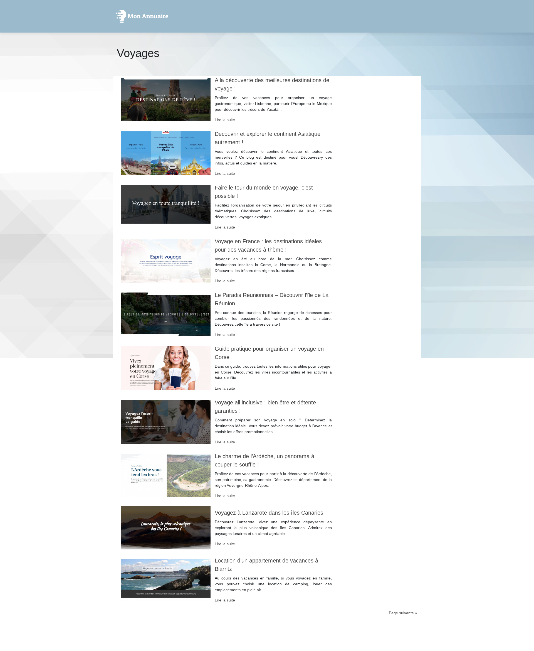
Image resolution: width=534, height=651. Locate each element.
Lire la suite (225, 119)
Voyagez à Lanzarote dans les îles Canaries (269, 513)
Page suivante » (403, 613)
